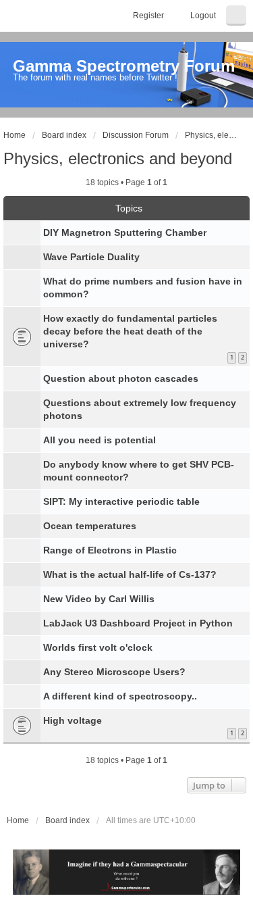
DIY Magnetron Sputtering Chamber (124, 232)
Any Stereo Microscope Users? (114, 671)
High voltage (72, 720)
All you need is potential (99, 440)
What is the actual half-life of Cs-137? (130, 574)
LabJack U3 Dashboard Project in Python (138, 623)
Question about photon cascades (120, 378)
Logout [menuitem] (203, 15)
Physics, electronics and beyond (117, 158)
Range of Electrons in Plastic (110, 550)
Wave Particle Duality (91, 256)
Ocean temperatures (89, 525)
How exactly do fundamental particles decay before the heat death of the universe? (130, 331)
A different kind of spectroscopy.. (120, 696)
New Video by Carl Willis (98, 598)
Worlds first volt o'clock (97, 647)
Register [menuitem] (148, 15)
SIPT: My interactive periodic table (121, 501)
